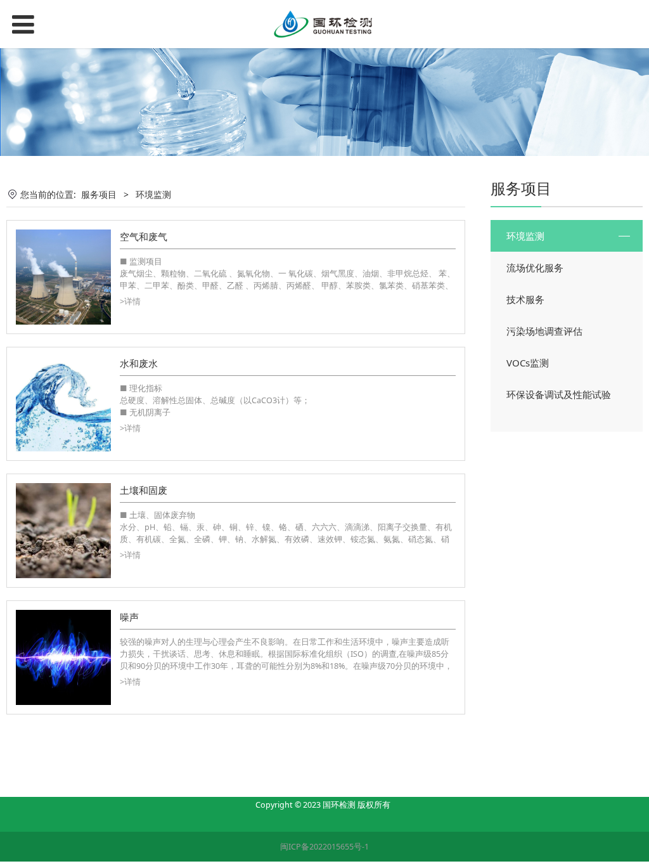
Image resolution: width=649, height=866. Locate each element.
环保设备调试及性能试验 (558, 394)
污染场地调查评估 (544, 331)
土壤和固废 (143, 490)
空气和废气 (143, 236)
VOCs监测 (527, 362)
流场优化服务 (534, 267)
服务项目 (99, 194)
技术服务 (525, 299)
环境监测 (525, 235)
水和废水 (139, 363)
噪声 (129, 617)
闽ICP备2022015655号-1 (324, 846)
